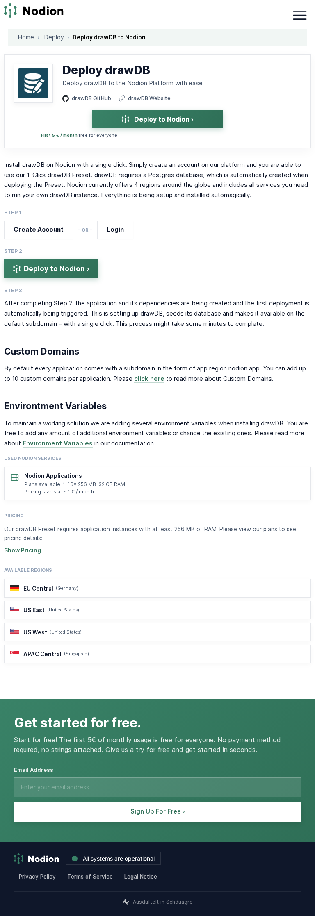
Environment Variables (58, 443)
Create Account (39, 229)
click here (149, 378)
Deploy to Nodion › (164, 119)
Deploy (54, 37)
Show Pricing (22, 550)
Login (115, 229)
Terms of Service (90, 876)
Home (26, 37)
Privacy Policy (37, 876)
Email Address (33, 769)
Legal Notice (140, 876)
